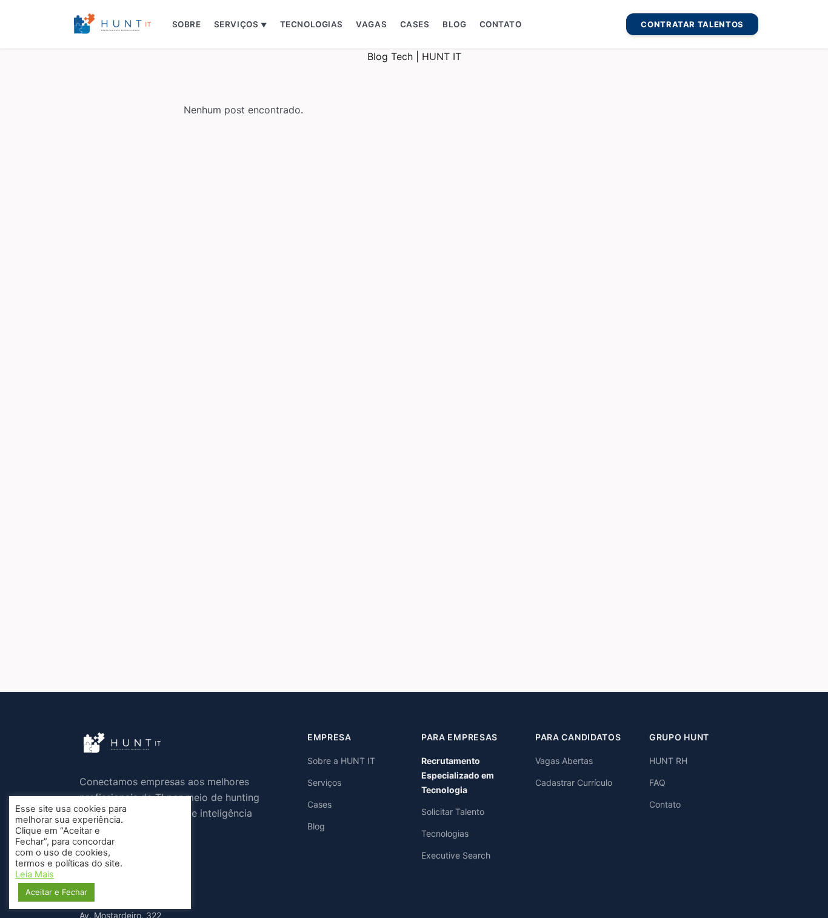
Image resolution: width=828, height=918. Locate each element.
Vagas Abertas (564, 761)
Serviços (240, 24)
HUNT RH (668, 761)
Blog (454, 24)
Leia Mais (34, 874)
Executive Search (455, 855)
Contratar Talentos (692, 24)
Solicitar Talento (452, 811)
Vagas (371, 24)
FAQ (657, 782)
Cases (415, 24)
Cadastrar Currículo (573, 782)
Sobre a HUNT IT (341, 761)
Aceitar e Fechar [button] (56, 892)
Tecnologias (311, 24)
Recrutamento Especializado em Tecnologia (457, 775)
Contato (500, 24)
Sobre (186, 24)
